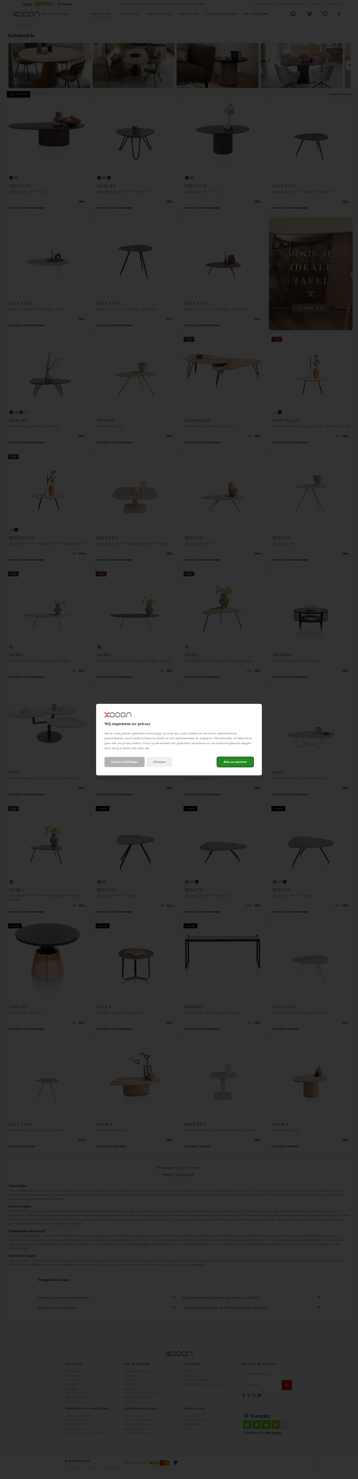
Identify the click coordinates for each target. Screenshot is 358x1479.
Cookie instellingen (124, 762)
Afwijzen (159, 762)
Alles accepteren (235, 762)
